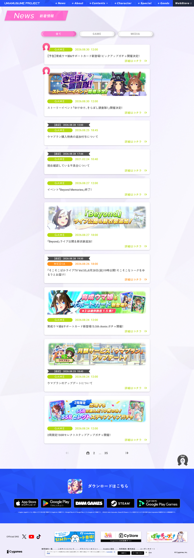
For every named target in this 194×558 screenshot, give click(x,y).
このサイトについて (66, 549)
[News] (61, 3)
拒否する (123, 553)
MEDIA (60, 264)
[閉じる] (146, 552)
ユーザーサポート (147, 549)
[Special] (145, 3)
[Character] (123, 3)
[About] (78, 3)
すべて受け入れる (138, 553)
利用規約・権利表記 (127, 549)
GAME (60, 49)
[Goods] (164, 3)
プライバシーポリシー (89, 549)
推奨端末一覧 (47, 549)
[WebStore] (183, 3)
